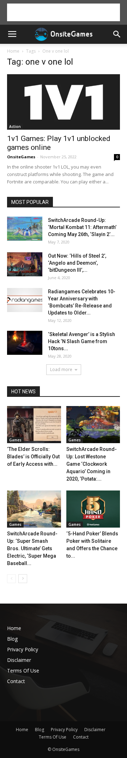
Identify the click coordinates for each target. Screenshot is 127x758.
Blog (12, 638)
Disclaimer (19, 660)
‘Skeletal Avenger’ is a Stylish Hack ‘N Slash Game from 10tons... (81, 341)
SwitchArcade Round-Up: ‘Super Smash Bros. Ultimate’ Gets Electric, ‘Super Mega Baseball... (32, 548)
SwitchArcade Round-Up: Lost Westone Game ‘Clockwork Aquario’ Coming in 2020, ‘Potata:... (91, 464)
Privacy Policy (22, 649)
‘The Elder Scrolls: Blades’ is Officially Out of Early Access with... (33, 456)
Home (13, 51)
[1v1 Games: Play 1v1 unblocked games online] (63, 102)
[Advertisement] (63, 12)
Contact (16, 681)
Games (15, 439)
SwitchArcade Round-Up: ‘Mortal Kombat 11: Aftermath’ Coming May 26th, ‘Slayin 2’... (82, 227)
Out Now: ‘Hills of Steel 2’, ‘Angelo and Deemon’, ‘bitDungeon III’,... (77, 263)
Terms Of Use (23, 670)
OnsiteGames (21, 156)
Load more (61, 369)
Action (15, 126)
